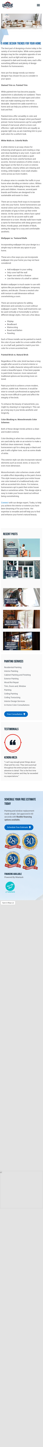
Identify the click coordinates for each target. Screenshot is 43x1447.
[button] (38, 5)
